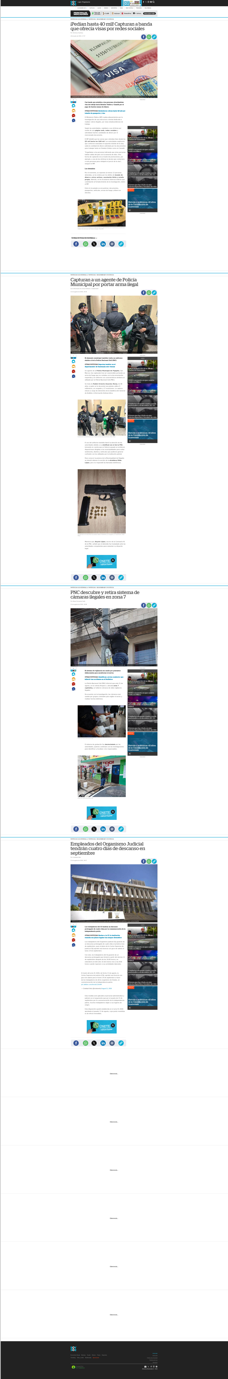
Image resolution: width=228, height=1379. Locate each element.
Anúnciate (155, 1353)
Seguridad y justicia (105, 19)
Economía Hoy (82, 8)
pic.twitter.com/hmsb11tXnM (91, 984)
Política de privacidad (152, 1358)
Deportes (114, 8)
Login (79, 2)
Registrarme (86, 2)
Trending (139, 8)
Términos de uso (153, 1360)
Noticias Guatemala (79, 19)
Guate (99, 8)
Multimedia (88, 1357)
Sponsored (96, 1357)
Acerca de (155, 1355)
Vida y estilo (129, 8)
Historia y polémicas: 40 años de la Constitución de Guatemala (142, 204)
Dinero (106, 8)
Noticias (92, 8)
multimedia (148, 8)
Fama (121, 8)
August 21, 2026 (106, 988)
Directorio (155, 1362)
